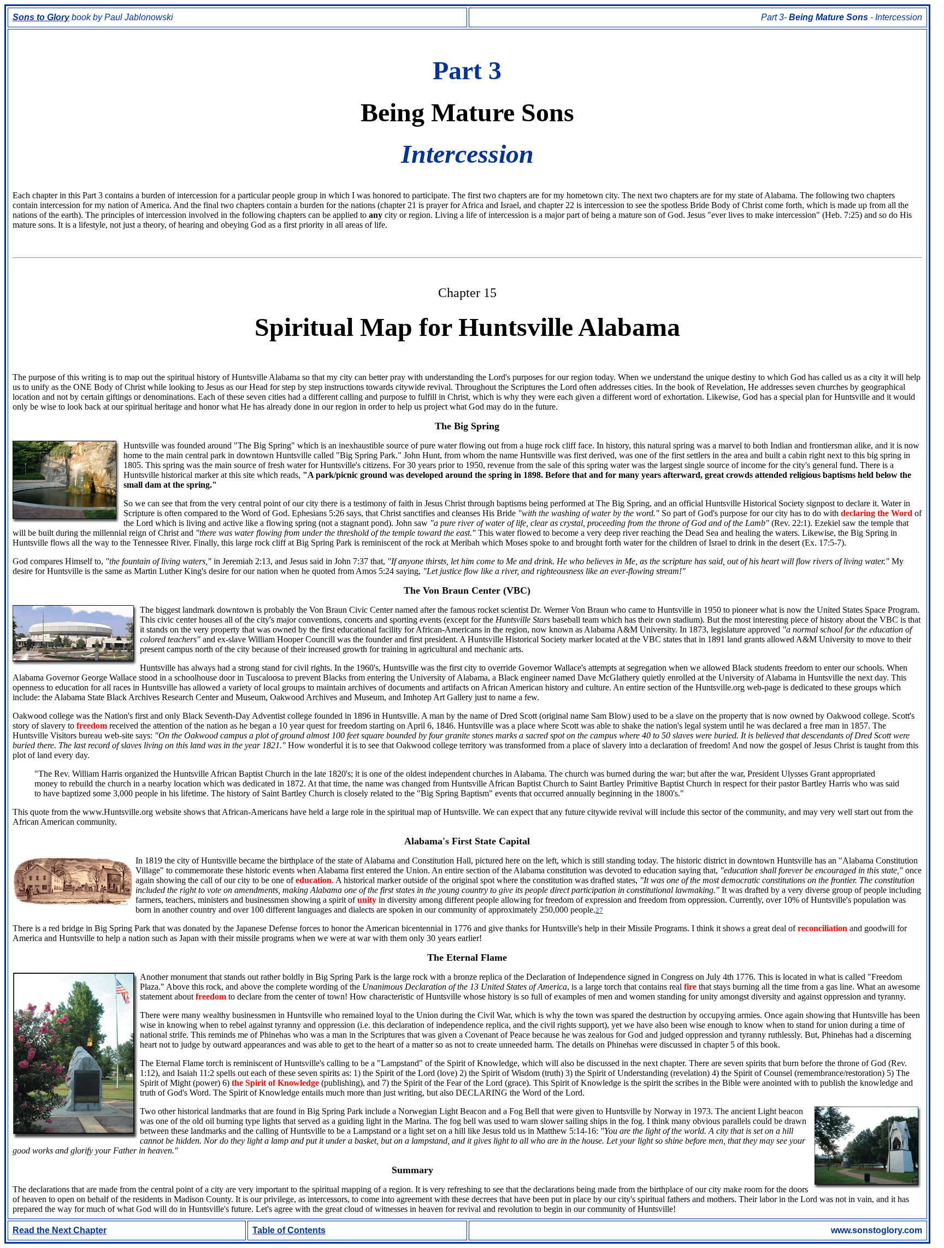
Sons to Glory (41, 17)
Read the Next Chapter (60, 1230)
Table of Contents (289, 1230)
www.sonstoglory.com (876, 1230)
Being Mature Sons (829, 17)
